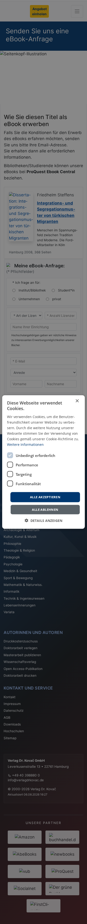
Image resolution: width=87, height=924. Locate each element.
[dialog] (43, 462)
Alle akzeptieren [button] (45, 497)
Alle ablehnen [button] (45, 509)
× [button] (77, 401)
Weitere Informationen (25, 444)
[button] (43, 520)
